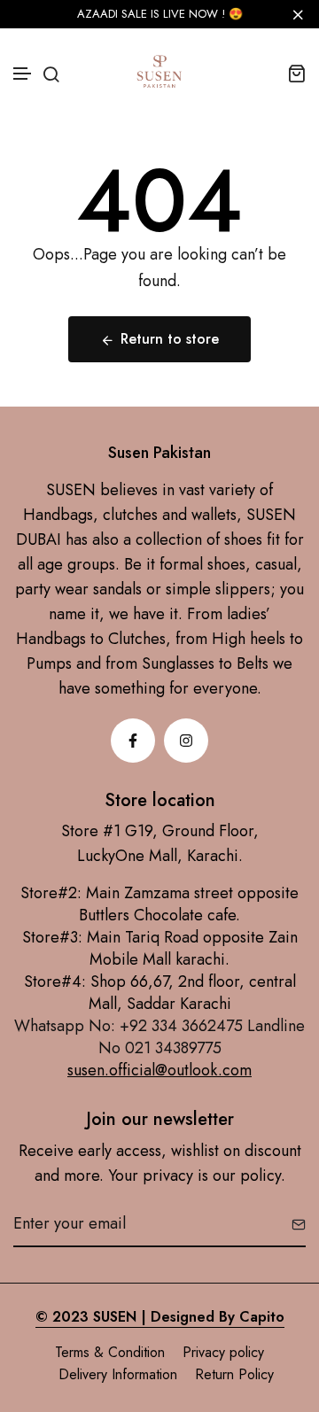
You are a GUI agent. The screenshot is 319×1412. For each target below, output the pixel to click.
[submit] (292, 1224)
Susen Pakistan (159, 453)
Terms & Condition (110, 1352)
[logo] (159, 72)
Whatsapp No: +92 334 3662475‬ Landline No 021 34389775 (159, 1036)
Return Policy (234, 1374)
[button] (23, 74)
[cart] (296, 73)
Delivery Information (117, 1374)
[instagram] (186, 740)
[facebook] (133, 740)
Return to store (170, 339)
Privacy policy (223, 1352)
